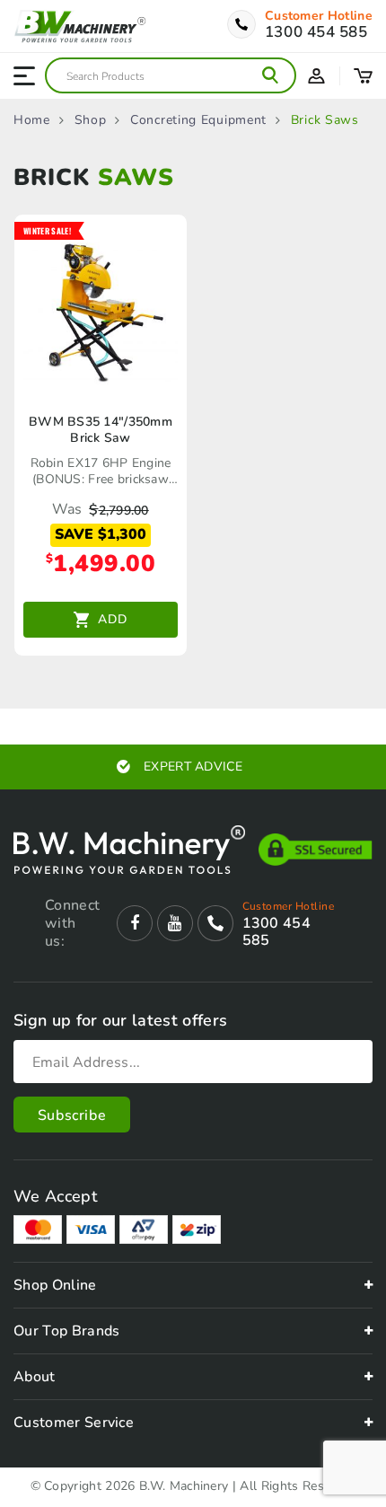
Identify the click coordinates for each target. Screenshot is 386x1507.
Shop (91, 120)
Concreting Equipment (198, 120)
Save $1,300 (100, 534)
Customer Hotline (319, 16)
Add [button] (112, 619)
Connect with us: (72, 923)
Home (31, 120)
